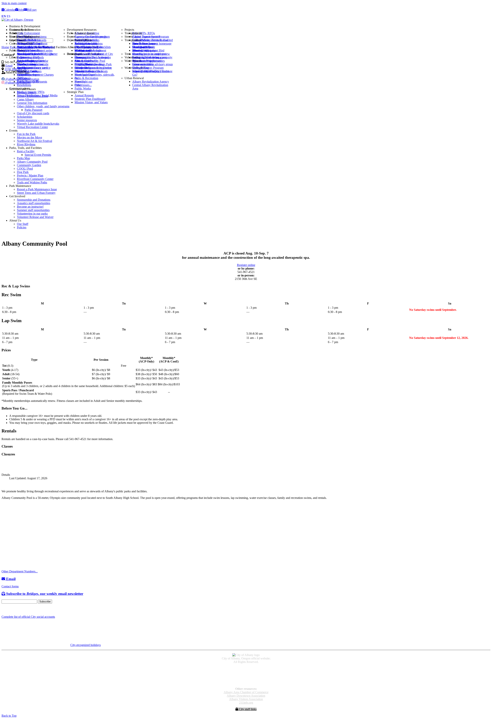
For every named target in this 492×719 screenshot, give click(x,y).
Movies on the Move (29, 137)
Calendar (9, 9)
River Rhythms (26, 144)
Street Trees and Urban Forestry (36, 192)
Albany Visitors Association (246, 699)
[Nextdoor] (17, 609)
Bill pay (32, 9)
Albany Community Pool (32, 161)
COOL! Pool (25, 168)
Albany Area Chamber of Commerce (246, 692)
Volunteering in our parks (32, 213)
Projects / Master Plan (30, 175)
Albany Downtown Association (246, 695)
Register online (246, 265)
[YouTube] (12, 609)
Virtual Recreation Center (32, 127)
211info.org (246, 702)
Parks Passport (33, 109)
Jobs (21, 9)
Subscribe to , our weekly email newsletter (44, 594)
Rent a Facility (26, 151)
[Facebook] (3, 609)
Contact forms (10, 586)
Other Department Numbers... (20, 571)
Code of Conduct (246, 671)
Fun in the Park (26, 134)
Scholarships (24, 116)
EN (4, 16)
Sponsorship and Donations (33, 199)
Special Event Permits (38, 154)
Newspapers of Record (246, 675)
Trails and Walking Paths (32, 182)
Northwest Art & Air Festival (34, 141)
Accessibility (246, 668)
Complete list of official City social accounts (28, 616)
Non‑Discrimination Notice (246, 678)
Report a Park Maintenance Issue (37, 189)
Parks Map (23, 158)
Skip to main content (14, 3)
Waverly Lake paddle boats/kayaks (38, 123)
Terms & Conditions (246, 682)
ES (8, 16)
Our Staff (22, 224)
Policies (21, 227)
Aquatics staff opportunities (33, 203)
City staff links (247, 709)
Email (10, 579)
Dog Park (23, 172)
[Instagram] (7, 609)
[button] (249, 26)
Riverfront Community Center (35, 179)
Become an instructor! (30, 206)
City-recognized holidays (85, 645)
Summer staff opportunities (33, 210)
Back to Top (9, 715)
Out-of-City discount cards (33, 113)
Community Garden (29, 165)
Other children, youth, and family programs (43, 106)
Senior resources (27, 120)
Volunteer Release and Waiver (35, 217)
